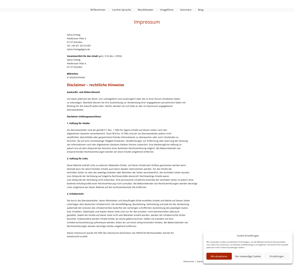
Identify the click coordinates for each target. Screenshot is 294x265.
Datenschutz (188, 261)
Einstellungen (277, 256)
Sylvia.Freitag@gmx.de (78, 49)
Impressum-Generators (119, 232)
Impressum (201, 261)
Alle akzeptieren (219, 256)
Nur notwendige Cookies (248, 256)
